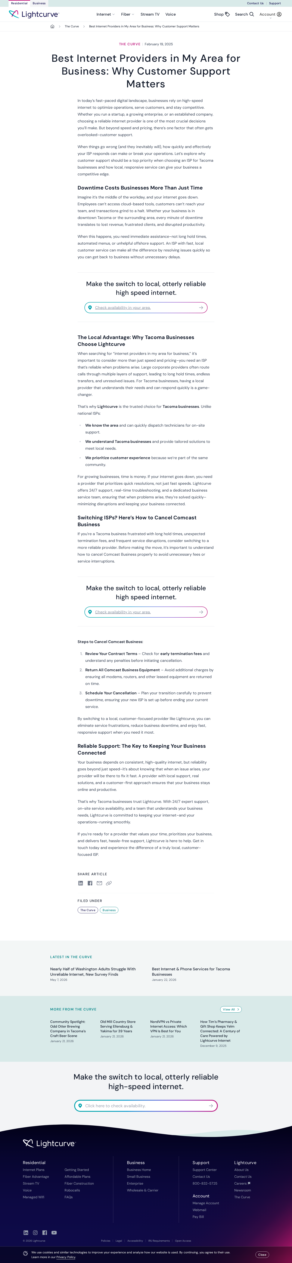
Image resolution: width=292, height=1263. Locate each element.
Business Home (139, 1170)
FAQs (69, 1197)
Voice (170, 14)
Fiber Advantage (36, 1176)
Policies (105, 1240)
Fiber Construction (79, 1183)
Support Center (205, 1170)
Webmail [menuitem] (199, 1210)
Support (275, 3)
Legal (119, 1240)
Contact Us (255, 3)
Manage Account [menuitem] (206, 1203)
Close (262, 1255)
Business (39, 3)
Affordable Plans (77, 1176)
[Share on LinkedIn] (81, 883)
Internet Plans (33, 1170)
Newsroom (242, 1190)
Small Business (138, 1176)
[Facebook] (45, 1233)
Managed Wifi (33, 1197)
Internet (104, 14)
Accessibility (135, 1240)
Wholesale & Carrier (142, 1190)
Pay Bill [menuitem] (198, 1217)
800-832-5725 (205, 1183)
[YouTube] (54, 1233)
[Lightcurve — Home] (34, 14)
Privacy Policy (65, 1257)
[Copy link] (110, 883)
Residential (19, 3)
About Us (241, 1170)
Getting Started (77, 1170)
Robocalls (72, 1190)
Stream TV (150, 14)
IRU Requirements (159, 1240)
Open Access (183, 1240)
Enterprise (135, 1183)
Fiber (125, 14)
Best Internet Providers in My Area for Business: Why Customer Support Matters (144, 26)
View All (229, 1009)
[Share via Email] (99, 883)
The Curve (72, 26)
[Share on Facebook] (90, 883)
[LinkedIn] (26, 1233)
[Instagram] (35, 1233)
